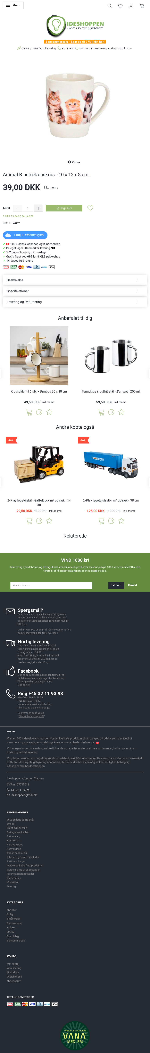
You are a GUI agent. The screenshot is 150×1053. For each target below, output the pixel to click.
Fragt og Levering (17, 827)
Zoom (76, 162)
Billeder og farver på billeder (23, 857)
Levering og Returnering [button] (24, 302)
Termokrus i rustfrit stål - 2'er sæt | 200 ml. (111, 391)
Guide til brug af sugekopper (23, 869)
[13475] (29, 520)
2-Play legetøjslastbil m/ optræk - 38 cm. (111, 500)
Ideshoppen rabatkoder (20, 873)
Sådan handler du (17, 852)
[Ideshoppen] (75, 26)
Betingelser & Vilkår (18, 832)
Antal (7, 208)
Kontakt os (13, 840)
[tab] (75, 280)
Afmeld (132, 585)
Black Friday (14, 878)
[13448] (101, 412)
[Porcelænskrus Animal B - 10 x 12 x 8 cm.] (75, 106)
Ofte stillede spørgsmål (31, 716)
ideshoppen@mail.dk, (59, 629)
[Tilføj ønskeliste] (90, 208)
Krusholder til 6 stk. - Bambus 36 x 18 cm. (39, 391)
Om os (10, 823)
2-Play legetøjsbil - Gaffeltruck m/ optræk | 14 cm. (39, 503)
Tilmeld (116, 585)
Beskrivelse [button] (15, 280)
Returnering (13, 836)
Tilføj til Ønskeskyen (29, 235)
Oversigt (12, 886)
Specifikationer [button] (18, 291)
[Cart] (142, 5)
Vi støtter (12, 882)
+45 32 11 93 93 (20, 790)
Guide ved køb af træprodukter (25, 865)
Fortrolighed (14, 848)
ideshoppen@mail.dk (24, 795)
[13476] (101, 520)
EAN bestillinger (16, 861)
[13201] (29, 412)
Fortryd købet (15, 844)
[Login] (131, 5)
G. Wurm (14, 223)
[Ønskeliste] (120, 5)
